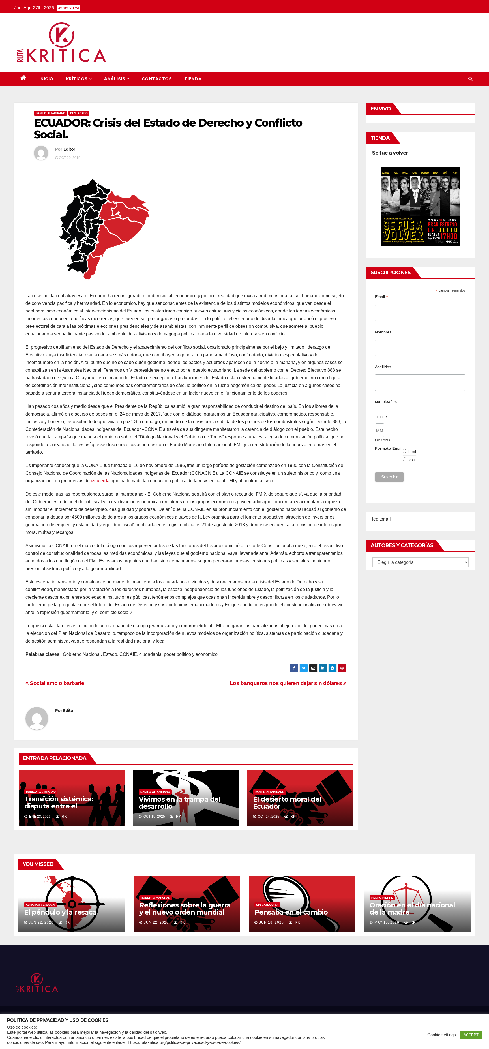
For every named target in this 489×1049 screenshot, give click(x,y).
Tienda (192, 78)
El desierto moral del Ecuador (287, 802)
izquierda (100, 480)
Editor (69, 149)
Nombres (383, 332)
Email (381, 296)
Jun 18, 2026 (271, 922)
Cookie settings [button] (441, 1035)
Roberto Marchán (155, 897)
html (412, 451)
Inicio (46, 78)
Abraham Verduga (40, 904)
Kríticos (77, 78)
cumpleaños (386, 401)
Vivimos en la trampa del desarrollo (179, 802)
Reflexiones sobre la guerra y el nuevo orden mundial (185, 908)
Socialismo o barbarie (56, 683)
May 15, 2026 (386, 922)
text (411, 459)
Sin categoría (267, 904)
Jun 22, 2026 (41, 922)
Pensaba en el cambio (291, 912)
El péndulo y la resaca (60, 912)
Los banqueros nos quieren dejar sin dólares (286, 683)
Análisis (114, 78)
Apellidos (383, 367)
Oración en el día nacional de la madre (412, 908)
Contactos (157, 78)
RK (64, 817)
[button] (470, 78)
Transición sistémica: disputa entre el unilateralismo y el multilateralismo (58, 809)
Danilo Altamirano (50, 113)
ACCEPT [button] (471, 1035)
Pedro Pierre (382, 897)
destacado (79, 113)
